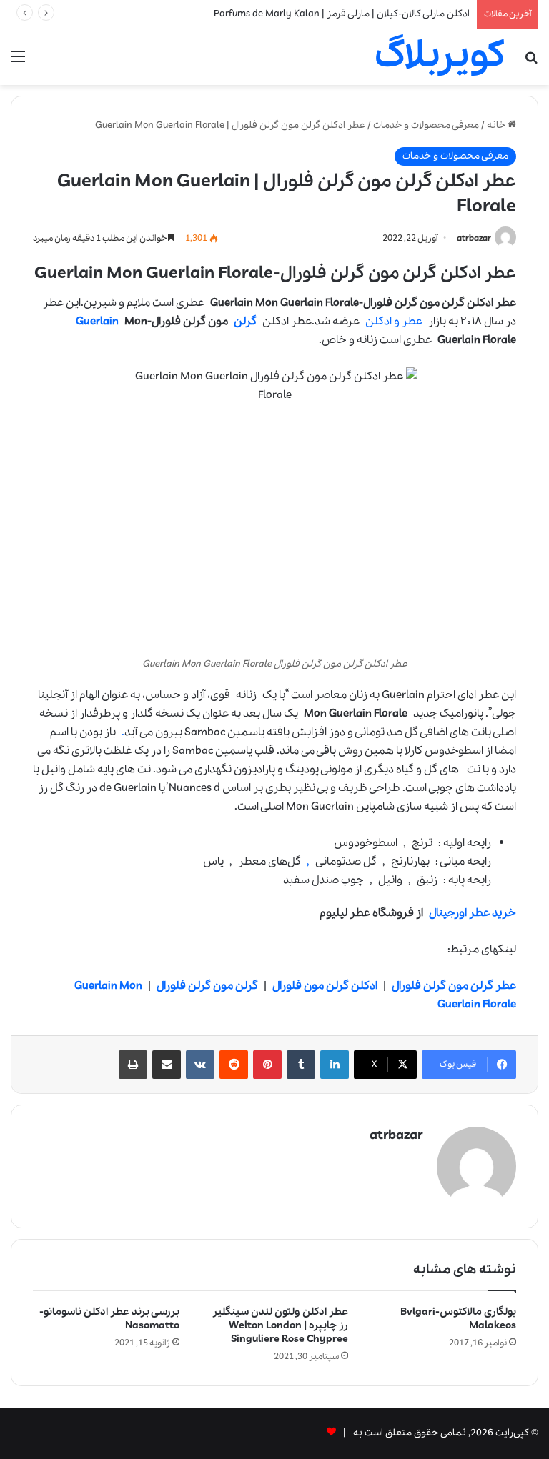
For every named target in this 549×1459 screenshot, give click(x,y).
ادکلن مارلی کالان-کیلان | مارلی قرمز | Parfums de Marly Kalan (342, 14)
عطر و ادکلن (393, 321)
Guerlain (97, 321)
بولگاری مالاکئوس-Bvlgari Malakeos (458, 1319)
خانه (497, 125)
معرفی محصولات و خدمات (426, 125)
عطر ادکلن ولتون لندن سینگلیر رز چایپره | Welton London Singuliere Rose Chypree (280, 1325)
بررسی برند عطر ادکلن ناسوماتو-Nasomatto (109, 1319)
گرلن (245, 321)
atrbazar (474, 238)
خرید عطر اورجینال (472, 913)
